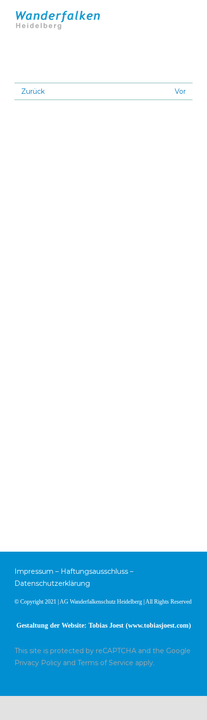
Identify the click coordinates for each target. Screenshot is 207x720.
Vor (180, 91)
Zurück (33, 91)
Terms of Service (105, 662)
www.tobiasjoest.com (158, 625)
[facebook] (190, 680)
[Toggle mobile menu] (189, 16)
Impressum (33, 571)
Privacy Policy (37, 662)
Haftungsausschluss (94, 571)
